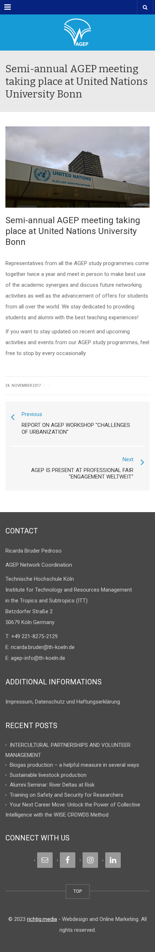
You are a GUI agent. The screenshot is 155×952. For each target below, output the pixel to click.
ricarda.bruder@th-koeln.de (43, 647)
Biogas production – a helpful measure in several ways (74, 765)
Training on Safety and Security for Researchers (66, 794)
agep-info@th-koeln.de (38, 658)
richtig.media (42, 919)
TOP (78, 891)
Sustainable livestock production (48, 774)
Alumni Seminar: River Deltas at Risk (52, 785)
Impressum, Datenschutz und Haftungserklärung (62, 701)
